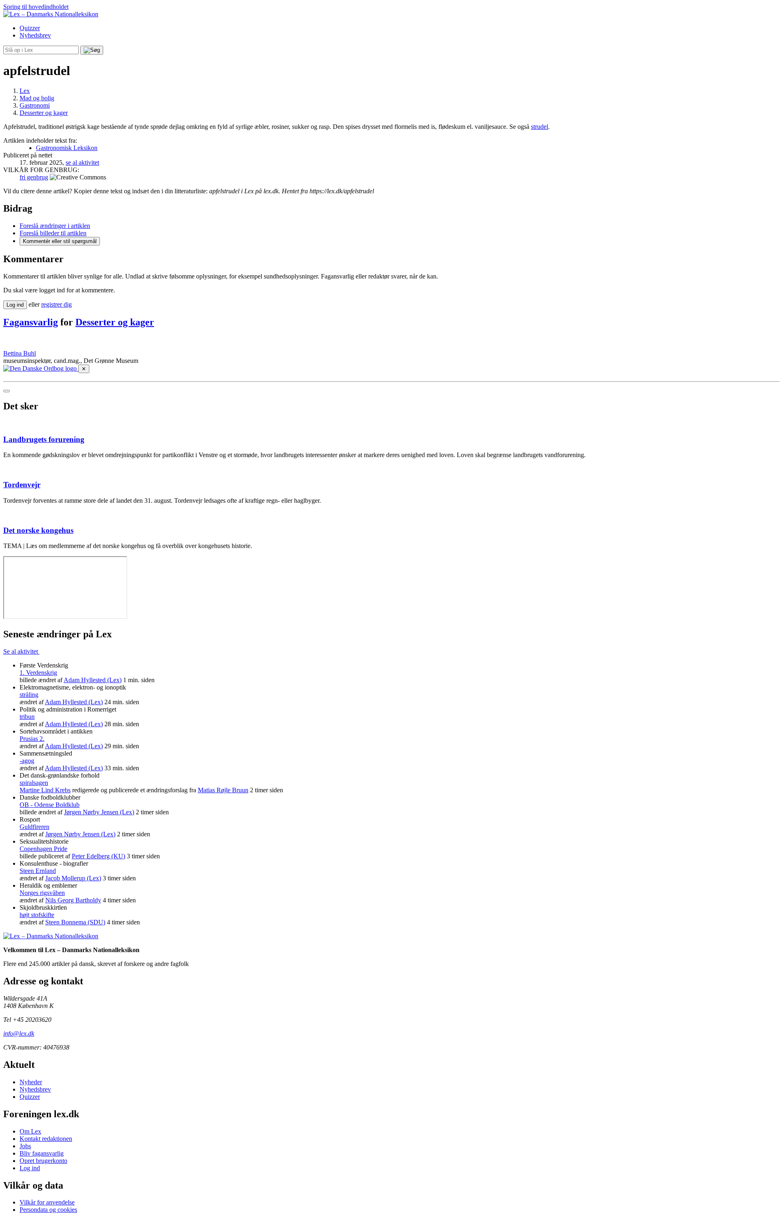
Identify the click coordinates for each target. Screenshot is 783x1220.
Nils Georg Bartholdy (73, 900)
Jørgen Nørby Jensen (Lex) (99, 812)
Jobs (25, 1146)
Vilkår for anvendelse (47, 1202)
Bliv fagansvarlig (42, 1153)
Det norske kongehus (38, 530)
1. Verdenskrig (38, 672)
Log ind (30, 1168)
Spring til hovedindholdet (36, 6)
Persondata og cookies (48, 1209)
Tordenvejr (21, 484)
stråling (29, 694)
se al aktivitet (82, 162)
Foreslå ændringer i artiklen (55, 225)
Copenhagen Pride (43, 848)
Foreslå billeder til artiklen (53, 233)
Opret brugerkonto (43, 1160)
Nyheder (31, 1082)
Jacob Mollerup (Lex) (73, 878)
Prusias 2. (32, 738)
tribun (27, 716)
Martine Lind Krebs (45, 790)
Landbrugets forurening (43, 439)
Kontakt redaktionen (46, 1138)
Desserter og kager (114, 322)
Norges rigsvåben (42, 892)
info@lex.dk (18, 1033)
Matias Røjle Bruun (223, 790)
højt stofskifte (37, 914)
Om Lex (30, 1131)
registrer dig (56, 304)
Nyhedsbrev (35, 35)
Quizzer (30, 27)
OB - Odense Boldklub (50, 804)
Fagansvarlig (30, 322)
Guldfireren (34, 826)
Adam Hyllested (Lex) (93, 679)
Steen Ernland (38, 870)
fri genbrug (34, 177)
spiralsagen (34, 782)
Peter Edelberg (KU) (98, 856)
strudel (539, 126)
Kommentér (60, 241)
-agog (27, 760)
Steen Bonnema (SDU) (75, 922)
